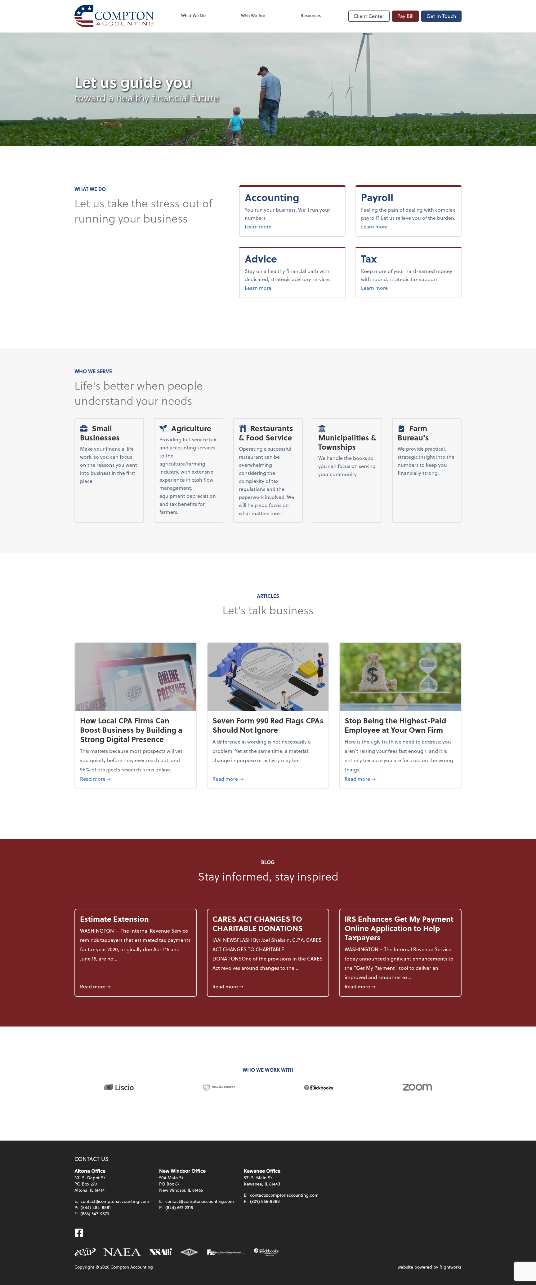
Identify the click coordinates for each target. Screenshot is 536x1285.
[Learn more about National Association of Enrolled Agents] (122, 1252)
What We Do (193, 15)
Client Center (369, 16)
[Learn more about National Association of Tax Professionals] (85, 1252)
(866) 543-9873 (94, 1213)
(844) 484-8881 (96, 1207)
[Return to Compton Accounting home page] (114, 16)
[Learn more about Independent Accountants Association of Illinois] (189, 1252)
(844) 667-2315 (179, 1207)
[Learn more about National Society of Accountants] (160, 1252)
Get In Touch (441, 16)
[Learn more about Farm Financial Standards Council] (226, 1252)
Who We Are (253, 15)
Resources (311, 15)
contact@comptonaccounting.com (115, 1201)
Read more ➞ (135, 778)
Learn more (279, 226)
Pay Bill (405, 16)
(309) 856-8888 (265, 1201)
